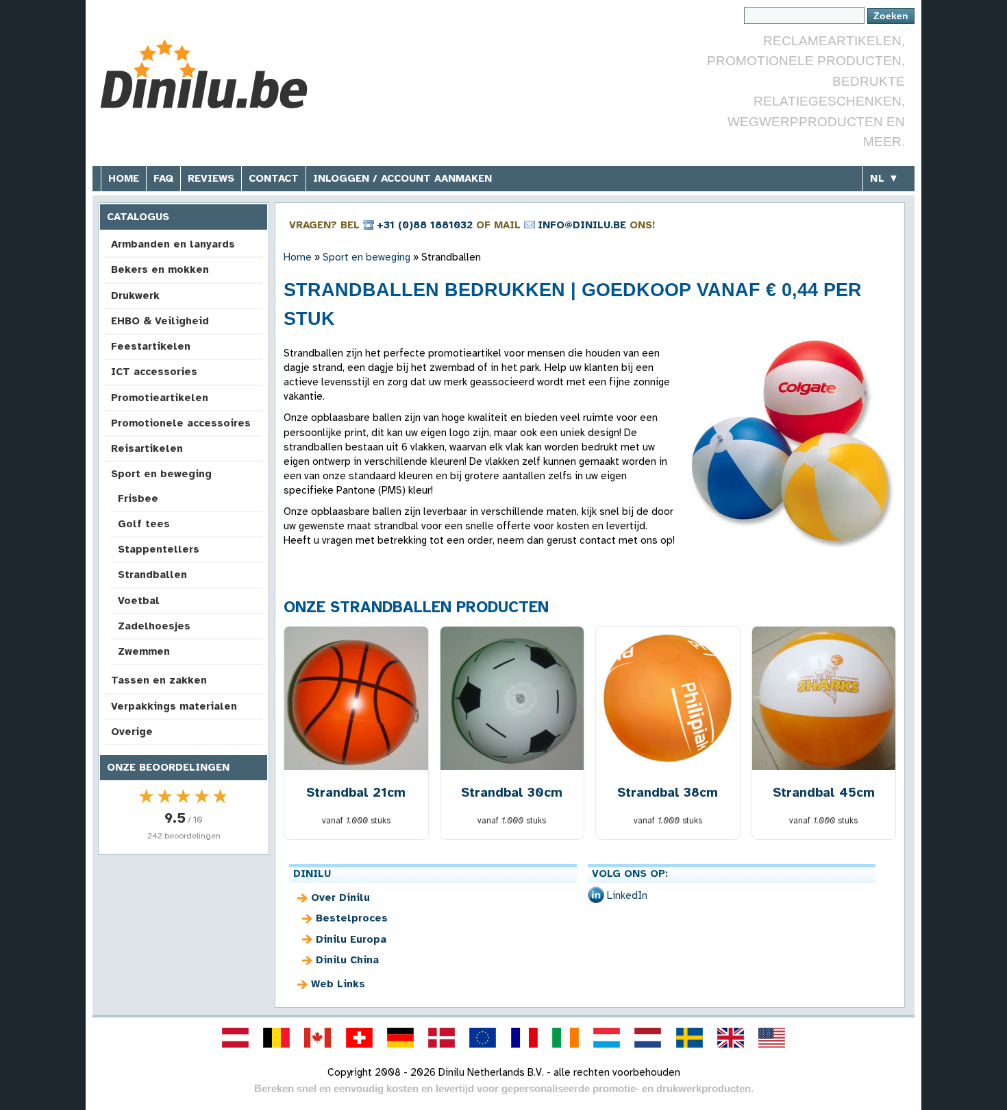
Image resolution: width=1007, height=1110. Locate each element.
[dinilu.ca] (318, 1037)
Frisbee (138, 498)
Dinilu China (347, 960)
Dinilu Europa (351, 939)
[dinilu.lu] (607, 1037)
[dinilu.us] (772, 1037)
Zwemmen (144, 651)
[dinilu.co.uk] (730, 1037)
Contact (274, 178)
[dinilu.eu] (483, 1037)
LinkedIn (627, 895)
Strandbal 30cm (511, 792)
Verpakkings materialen (174, 706)
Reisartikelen (147, 448)
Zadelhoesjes (154, 626)
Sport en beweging (161, 474)
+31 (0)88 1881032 (425, 225)
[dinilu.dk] (442, 1037)
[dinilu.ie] (565, 1037)
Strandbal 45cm (824, 792)
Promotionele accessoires (181, 423)
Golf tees (144, 524)
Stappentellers (158, 549)
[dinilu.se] (689, 1037)
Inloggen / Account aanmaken (402, 178)
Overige (132, 731)
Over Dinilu (340, 897)
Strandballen (152, 574)
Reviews (211, 178)
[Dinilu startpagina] (203, 75)
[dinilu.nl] (648, 1037)
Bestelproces (352, 918)
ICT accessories (154, 371)
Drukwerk (135, 295)
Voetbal (139, 600)
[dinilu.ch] (359, 1037)
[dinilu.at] (235, 1037)
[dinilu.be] (277, 1037)
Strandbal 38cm (667, 792)
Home (123, 178)
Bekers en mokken (160, 269)
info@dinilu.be (582, 225)
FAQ (163, 178)
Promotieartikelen (159, 397)
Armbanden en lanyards (173, 244)
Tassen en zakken (159, 680)
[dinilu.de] (400, 1037)
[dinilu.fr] (524, 1037)
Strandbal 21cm (356, 792)
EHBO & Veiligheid (160, 321)
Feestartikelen (150, 346)
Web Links (338, 984)
